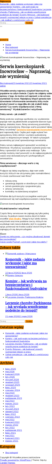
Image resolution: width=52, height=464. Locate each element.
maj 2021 (10, 435)
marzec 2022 (11, 424)
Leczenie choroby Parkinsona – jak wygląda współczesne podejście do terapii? (25, 12)
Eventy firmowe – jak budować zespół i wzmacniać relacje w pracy (24, 16)
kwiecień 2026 (12, 374)
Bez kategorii (6, 83)
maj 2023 (10, 400)
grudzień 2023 (12, 395)
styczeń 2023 (12, 408)
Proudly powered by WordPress (15, 460)
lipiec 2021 (10, 432)
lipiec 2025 (10, 387)
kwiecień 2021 (12, 438)
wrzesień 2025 (12, 384)
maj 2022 (10, 419)
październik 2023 (13, 398)
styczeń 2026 (12, 379)
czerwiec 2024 (12, 390)
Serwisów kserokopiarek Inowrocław (34, 129)
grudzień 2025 (12, 382)
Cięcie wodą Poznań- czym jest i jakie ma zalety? (23, 241)
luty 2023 (10, 406)
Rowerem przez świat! (11, 30)
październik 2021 (13, 430)
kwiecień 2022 (12, 422)
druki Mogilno (15, 218)
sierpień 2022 (12, 411)
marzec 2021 (11, 440)
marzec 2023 (11, 403)
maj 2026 (10, 371)
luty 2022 (10, 427)
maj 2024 (10, 392)
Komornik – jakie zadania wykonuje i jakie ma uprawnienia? (25, 263)
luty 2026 (10, 376)
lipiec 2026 (10, 368)
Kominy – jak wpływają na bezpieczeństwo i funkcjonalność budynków (21, 8)
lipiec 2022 (10, 414)
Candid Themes (7, 462)
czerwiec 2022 (12, 416)
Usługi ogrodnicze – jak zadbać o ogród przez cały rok (25, 18)
